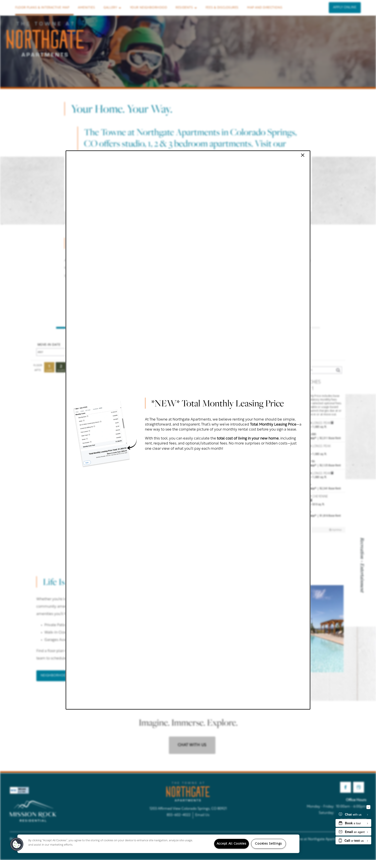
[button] (17, 844)
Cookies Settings (268, 843)
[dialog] (188, 430)
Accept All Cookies (232, 843)
